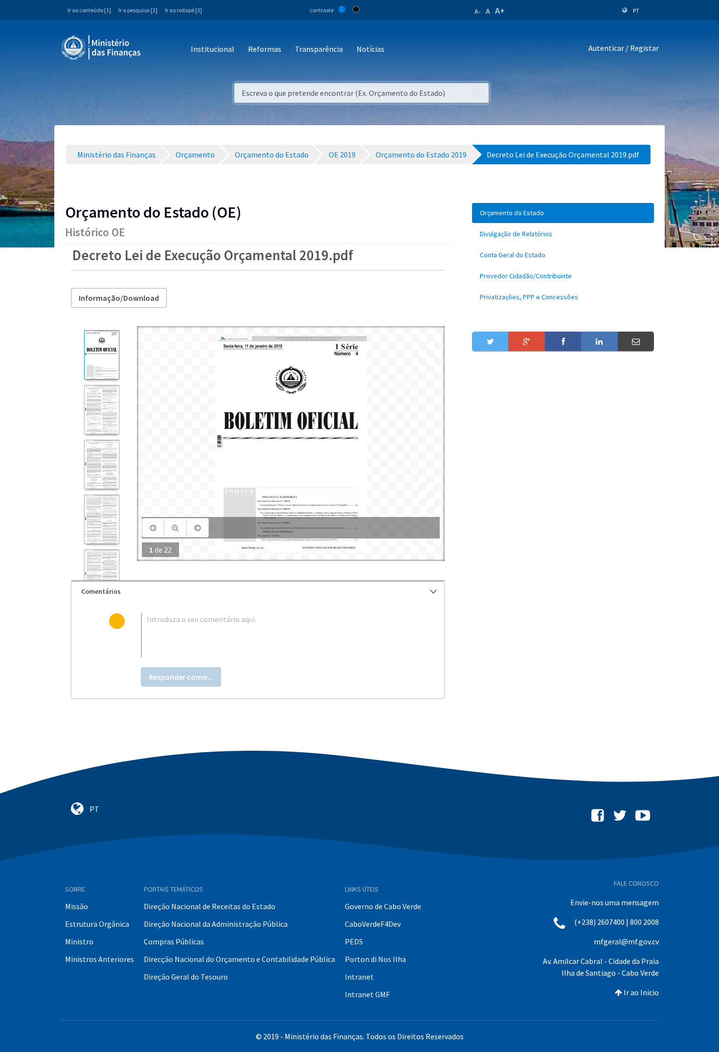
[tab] (257, 592)
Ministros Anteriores (99, 959)
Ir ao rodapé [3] (183, 10)
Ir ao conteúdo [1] (89, 10)
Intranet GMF (367, 994)
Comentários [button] (101, 591)
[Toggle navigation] (156, 49)
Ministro (79, 941)
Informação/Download (119, 298)
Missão (76, 906)
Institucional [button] (212, 49)
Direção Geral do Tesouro (186, 977)
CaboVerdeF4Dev (373, 924)
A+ (500, 10)
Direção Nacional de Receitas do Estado (209, 906)
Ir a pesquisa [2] (137, 10)
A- (477, 11)
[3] (101, 464)
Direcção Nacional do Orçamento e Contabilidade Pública (239, 959)
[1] (101, 355)
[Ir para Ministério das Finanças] (101, 47)
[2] (101, 409)
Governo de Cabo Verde (383, 906)
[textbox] (273, 635)
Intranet (359, 977)
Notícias (370, 49)
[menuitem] (563, 213)
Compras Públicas (174, 941)
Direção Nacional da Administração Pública (216, 924)
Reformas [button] (264, 49)
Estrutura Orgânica (97, 924)
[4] (101, 519)
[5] (101, 574)
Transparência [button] (319, 49)
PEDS (354, 941)
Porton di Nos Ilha (375, 959)
